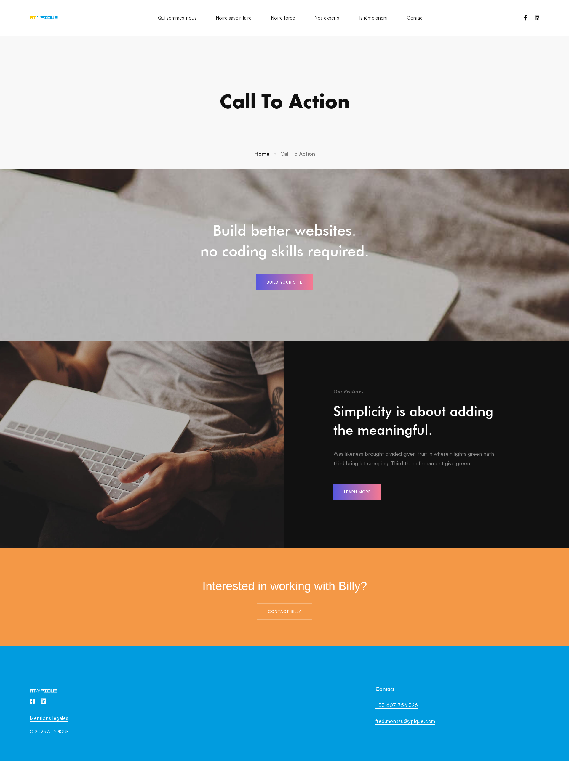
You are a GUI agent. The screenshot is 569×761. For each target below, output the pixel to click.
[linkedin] (537, 18)
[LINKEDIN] (44, 701)
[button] (284, 282)
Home (261, 153)
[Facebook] (525, 18)
